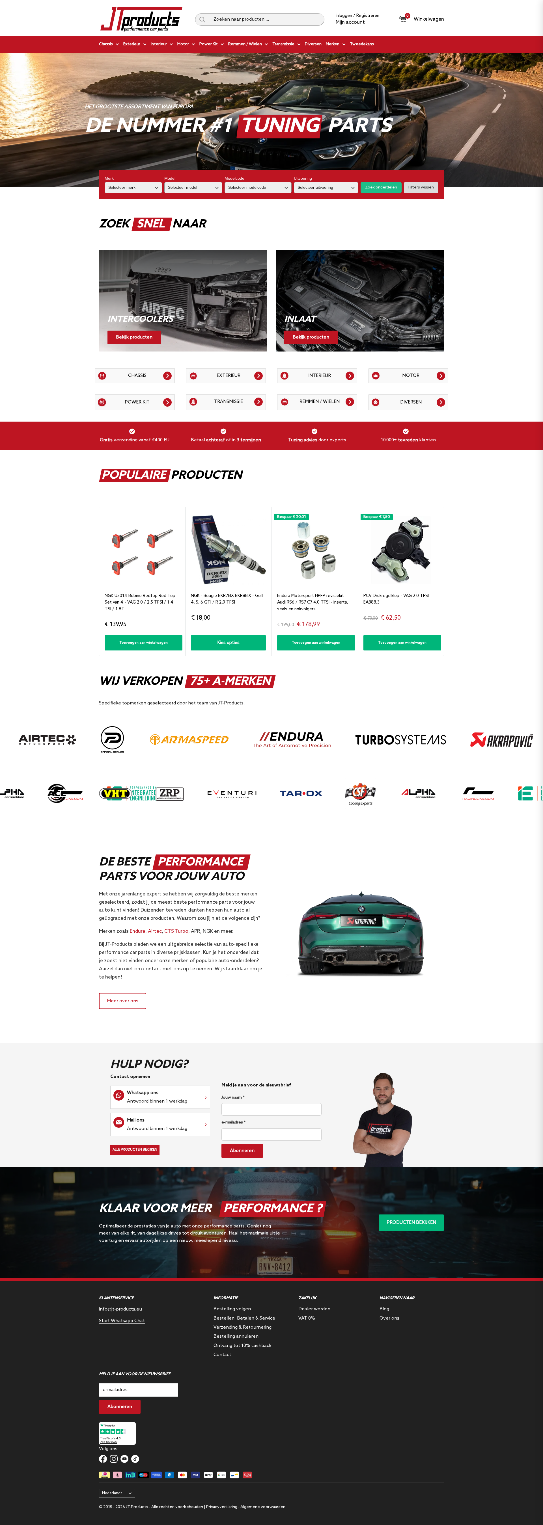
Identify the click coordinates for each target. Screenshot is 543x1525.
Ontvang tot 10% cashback (243, 1345)
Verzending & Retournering (243, 1327)
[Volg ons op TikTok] (135, 1459)
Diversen (313, 44)
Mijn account (350, 22)
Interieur (159, 44)
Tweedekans (362, 44)
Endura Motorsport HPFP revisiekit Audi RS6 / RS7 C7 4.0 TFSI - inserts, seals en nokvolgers (312, 602)
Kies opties (228, 642)
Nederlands (112, 1493)
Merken (332, 44)
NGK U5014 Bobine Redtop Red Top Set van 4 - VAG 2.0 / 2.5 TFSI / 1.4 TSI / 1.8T (140, 602)
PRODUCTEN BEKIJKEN (411, 1222)
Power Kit (208, 44)
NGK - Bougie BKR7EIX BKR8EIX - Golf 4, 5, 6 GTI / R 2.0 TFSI (227, 599)
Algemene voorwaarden (262, 1507)
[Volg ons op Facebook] (103, 1459)
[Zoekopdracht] (202, 19)
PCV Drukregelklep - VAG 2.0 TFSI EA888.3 (396, 599)
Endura (137, 931)
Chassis (106, 44)
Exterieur (131, 44)
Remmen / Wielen (245, 44)
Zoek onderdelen (381, 187)
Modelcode (234, 178)
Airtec (155, 931)
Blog (384, 1309)
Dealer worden (314, 1309)
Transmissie (283, 44)
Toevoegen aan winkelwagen (143, 643)
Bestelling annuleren (236, 1336)
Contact (222, 1354)
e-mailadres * (233, 1122)
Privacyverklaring (221, 1507)
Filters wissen (421, 187)
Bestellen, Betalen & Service (244, 1318)
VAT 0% (306, 1318)
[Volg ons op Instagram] (114, 1459)
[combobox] (266, 19)
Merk (109, 178)
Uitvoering (303, 178)
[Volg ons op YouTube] (124, 1459)
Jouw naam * (232, 1097)
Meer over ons (122, 1001)
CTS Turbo (176, 931)
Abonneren (242, 1150)
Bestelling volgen (232, 1309)
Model (169, 178)
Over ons (389, 1318)
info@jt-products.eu (120, 1309)
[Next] (444, 581)
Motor (183, 44)
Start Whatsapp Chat (122, 1321)
